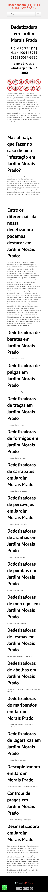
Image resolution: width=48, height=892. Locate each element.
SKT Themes (28, 883)
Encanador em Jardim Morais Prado (28, 868)
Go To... (11, 14)
